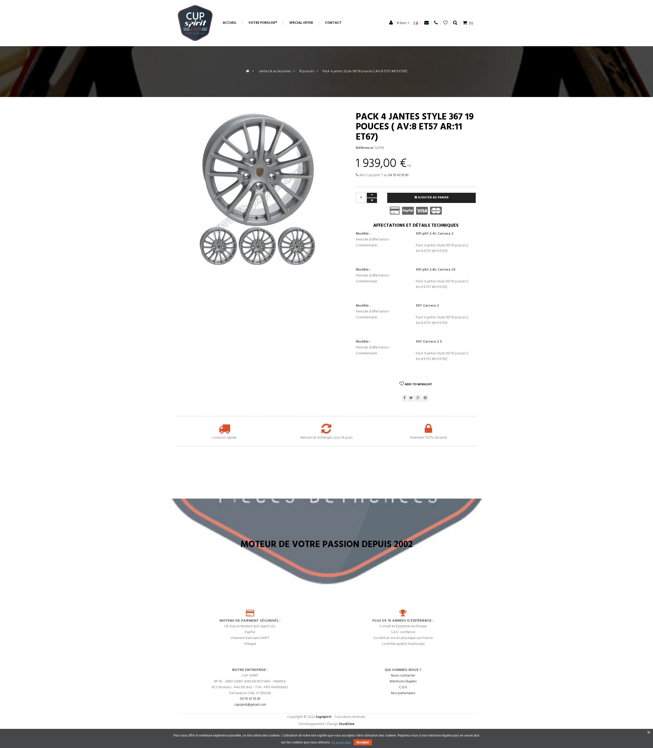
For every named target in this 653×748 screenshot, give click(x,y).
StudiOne (346, 724)
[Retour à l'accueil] (247, 71)
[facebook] (404, 398)
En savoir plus (341, 742)
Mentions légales (403, 682)
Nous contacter (403, 676)
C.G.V (403, 688)
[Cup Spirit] (195, 23)
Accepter (362, 742)
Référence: (365, 148)
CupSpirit (324, 717)
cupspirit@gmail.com (250, 705)
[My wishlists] (445, 22)
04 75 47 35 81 (398, 175)
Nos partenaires (403, 693)
